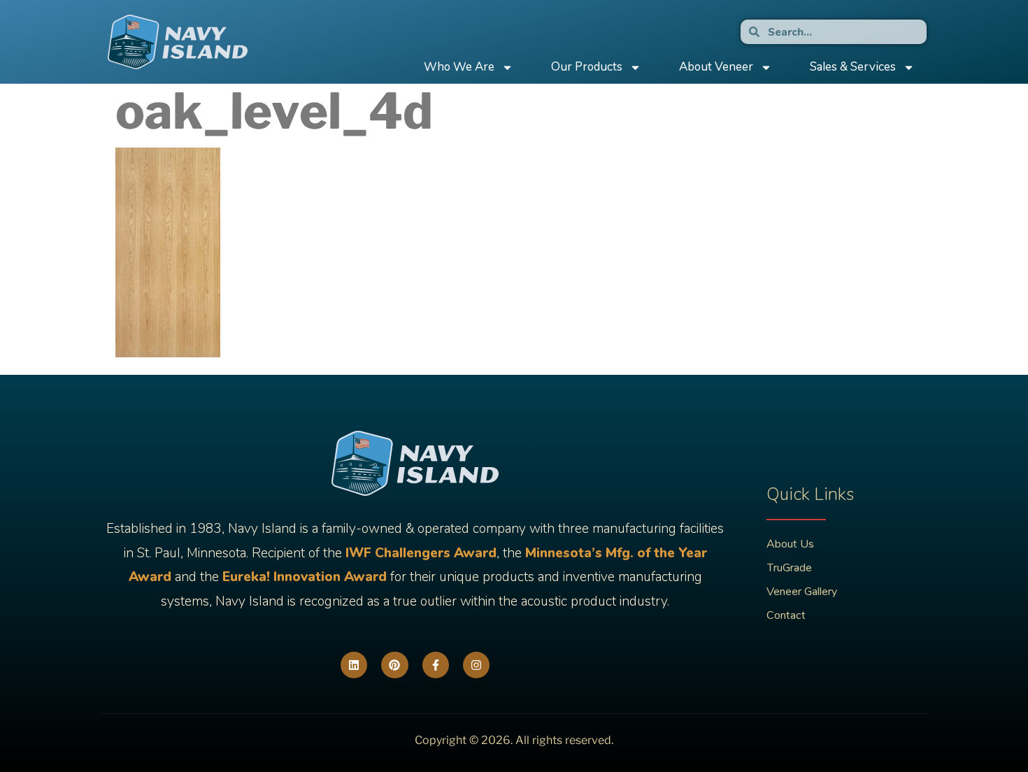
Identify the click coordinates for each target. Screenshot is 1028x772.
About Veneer (716, 67)
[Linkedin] (354, 665)
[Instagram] (476, 665)
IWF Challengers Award (421, 553)
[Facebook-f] (435, 665)
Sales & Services (853, 67)
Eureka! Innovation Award (304, 577)
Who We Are (459, 67)
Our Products (586, 67)
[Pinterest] (394, 665)
